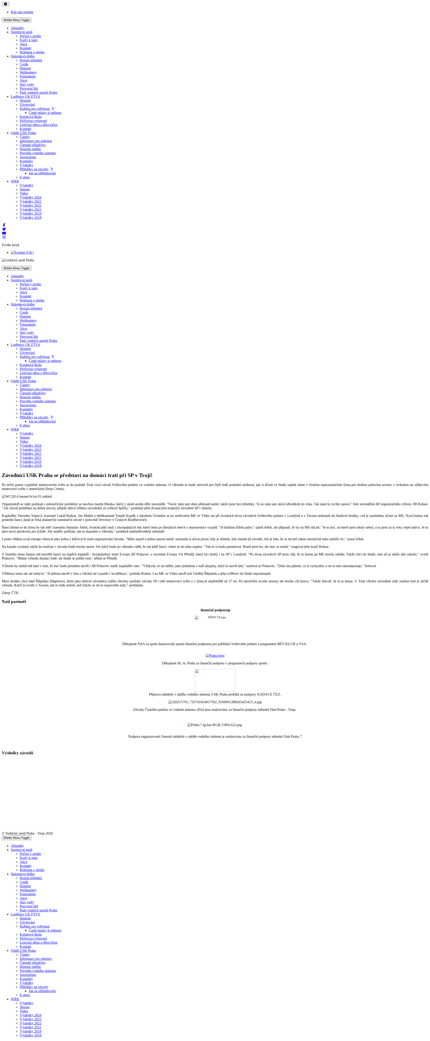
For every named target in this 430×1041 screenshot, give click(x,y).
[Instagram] (4, 237)
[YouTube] (4, 233)
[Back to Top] (5, 4)
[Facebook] (4, 225)
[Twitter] (4, 229)
